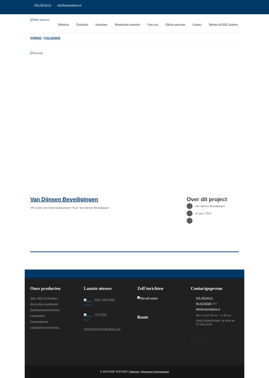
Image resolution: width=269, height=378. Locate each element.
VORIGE (36, 38)
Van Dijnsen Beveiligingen (64, 199)
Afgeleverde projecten (127, 24)
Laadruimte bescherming (44, 327)
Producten (82, 24)
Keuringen (101, 24)
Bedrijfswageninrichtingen (45, 309)
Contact (197, 24)
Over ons (152, 24)
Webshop (63, 24)
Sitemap (134, 371)
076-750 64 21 (42, 5)
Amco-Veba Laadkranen (44, 303)
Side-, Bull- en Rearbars (44, 298)
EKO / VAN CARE (105, 299)
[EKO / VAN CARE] (88, 303)
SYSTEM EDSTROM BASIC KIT (102, 329)
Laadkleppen (37, 315)
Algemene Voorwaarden (155, 371)
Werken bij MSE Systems (223, 24)
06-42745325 (204, 303)
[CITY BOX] (88, 318)
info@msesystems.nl (69, 5)
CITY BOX (101, 314)
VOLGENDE (52, 38)
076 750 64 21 (204, 298)
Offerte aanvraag (175, 24)
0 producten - (188, 10)
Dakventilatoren (39, 321)
